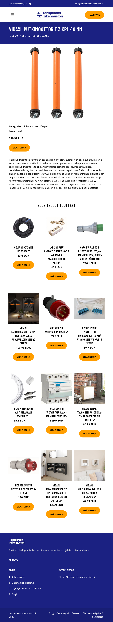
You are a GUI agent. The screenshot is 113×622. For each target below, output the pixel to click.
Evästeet (76, 613)
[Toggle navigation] (12, 14)
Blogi (14, 594)
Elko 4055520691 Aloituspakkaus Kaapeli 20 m (23, 412)
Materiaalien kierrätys (22, 582)
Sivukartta (97, 616)
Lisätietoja (19, 147)
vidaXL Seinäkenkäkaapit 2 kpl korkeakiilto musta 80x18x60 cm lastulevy (57, 493)
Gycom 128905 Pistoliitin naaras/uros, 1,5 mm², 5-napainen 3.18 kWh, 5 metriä (89, 335)
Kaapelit (44, 126)
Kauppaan (94, 14)
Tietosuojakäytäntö (93, 613)
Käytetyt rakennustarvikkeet (26, 588)
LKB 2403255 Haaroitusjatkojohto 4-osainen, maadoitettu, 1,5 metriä (56, 255)
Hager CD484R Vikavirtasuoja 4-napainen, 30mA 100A (56, 412)
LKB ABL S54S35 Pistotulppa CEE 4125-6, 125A (23, 489)
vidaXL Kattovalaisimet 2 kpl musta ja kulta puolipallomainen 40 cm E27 (23, 335)
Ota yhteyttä (63, 613)
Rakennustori (18, 577)
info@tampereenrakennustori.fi (89, 3)
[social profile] (30, 3)
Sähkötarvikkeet (30, 126)
